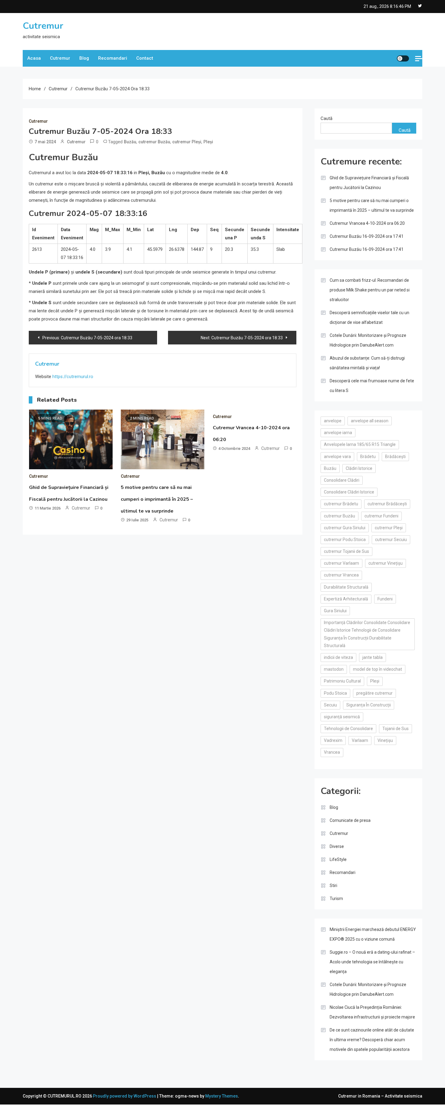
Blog (84, 58)
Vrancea (332, 752)
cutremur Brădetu (341, 503)
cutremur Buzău (154, 141)
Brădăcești (395, 456)
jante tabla (372, 657)
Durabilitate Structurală (346, 587)
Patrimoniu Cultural (342, 681)
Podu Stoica (335, 693)
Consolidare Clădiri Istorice (349, 492)
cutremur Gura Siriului (344, 527)
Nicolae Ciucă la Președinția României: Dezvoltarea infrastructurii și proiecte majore (372, 1012)
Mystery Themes (221, 1096)
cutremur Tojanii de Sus (346, 551)
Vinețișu (385, 740)
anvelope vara (337, 456)
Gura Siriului (335, 610)
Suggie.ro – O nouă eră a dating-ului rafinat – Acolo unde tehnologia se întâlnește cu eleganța (372, 962)
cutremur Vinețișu (385, 563)
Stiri (333, 885)
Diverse (337, 846)
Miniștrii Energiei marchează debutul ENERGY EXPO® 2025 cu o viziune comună (373, 934)
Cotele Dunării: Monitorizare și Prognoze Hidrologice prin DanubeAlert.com (368, 340)
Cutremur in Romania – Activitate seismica (380, 1096)
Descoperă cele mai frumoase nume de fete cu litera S (372, 385)
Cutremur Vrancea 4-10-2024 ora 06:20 (367, 223)
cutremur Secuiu (391, 539)
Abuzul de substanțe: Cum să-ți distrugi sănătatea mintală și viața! (367, 363)
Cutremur (43, 26)
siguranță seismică (342, 716)
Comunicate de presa (350, 820)
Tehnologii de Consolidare (348, 728)
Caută (326, 118)
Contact (144, 58)
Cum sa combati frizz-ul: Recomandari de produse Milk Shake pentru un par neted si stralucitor (370, 290)
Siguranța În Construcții (368, 705)
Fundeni (385, 598)
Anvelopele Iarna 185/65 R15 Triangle (360, 444)
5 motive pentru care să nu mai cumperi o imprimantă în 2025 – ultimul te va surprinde (157, 499)
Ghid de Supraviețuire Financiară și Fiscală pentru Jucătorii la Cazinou (369, 182)
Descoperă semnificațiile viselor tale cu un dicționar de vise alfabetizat (369, 317)
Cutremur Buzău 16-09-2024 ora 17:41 (367, 236)
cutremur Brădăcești (387, 503)
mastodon (334, 669)
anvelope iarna (338, 432)
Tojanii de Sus (395, 728)
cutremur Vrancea (341, 575)
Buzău (130, 141)
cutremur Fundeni (381, 515)
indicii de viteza (338, 657)
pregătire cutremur (374, 693)
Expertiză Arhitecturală (346, 598)
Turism (336, 898)
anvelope (332, 420)
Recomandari (112, 58)
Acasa (34, 58)
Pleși (208, 141)
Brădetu (368, 456)
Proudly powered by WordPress (125, 1096)
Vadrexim (333, 740)
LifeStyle (338, 859)
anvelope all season (369, 420)
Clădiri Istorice (359, 468)
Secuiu (330, 705)
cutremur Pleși (186, 141)
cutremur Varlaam (341, 563)
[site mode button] (403, 58)
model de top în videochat (377, 669)
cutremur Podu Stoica (345, 539)
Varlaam (360, 740)
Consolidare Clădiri (341, 480)
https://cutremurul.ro (72, 376)
